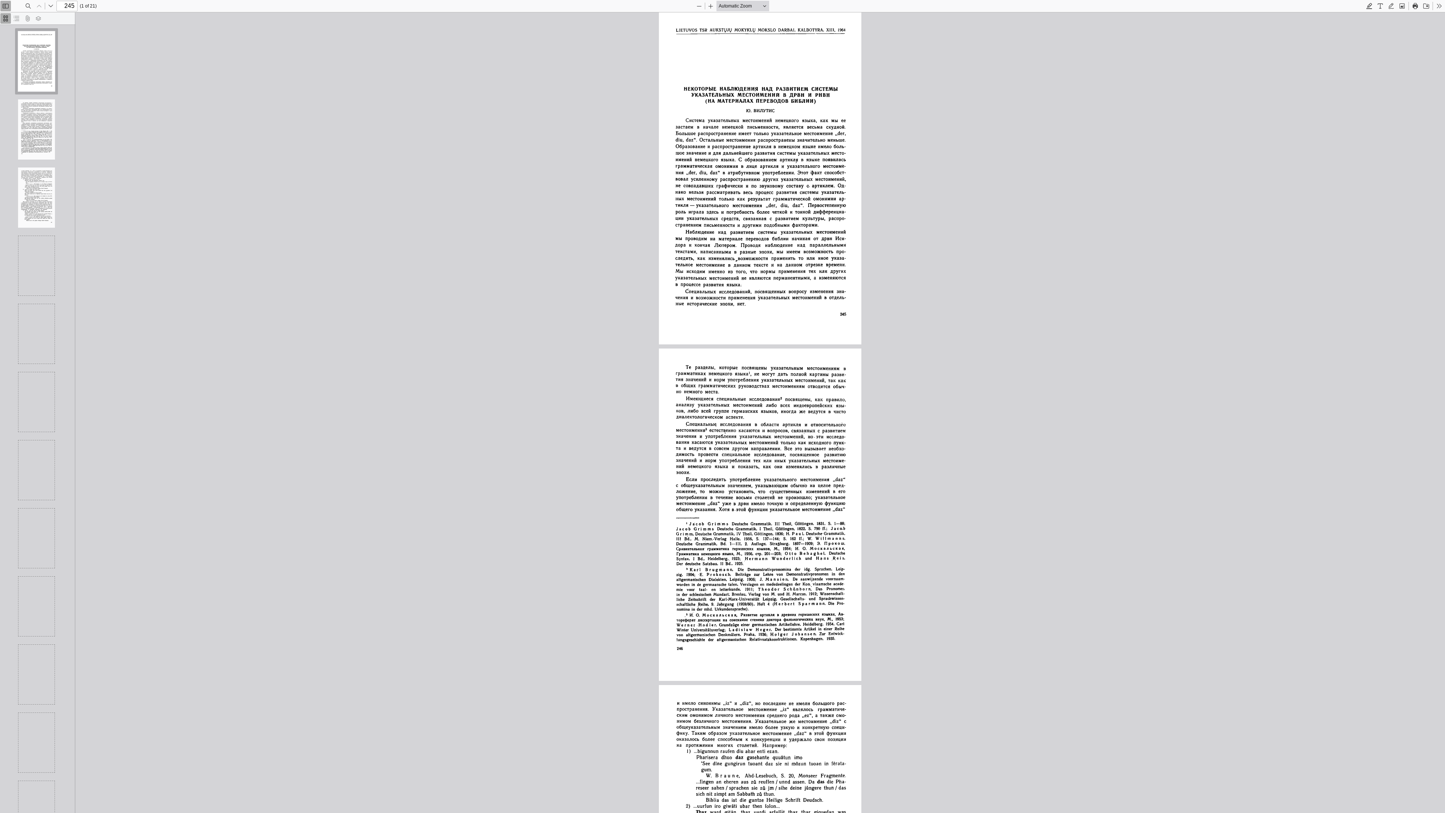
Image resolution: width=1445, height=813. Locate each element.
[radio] (5, 18)
